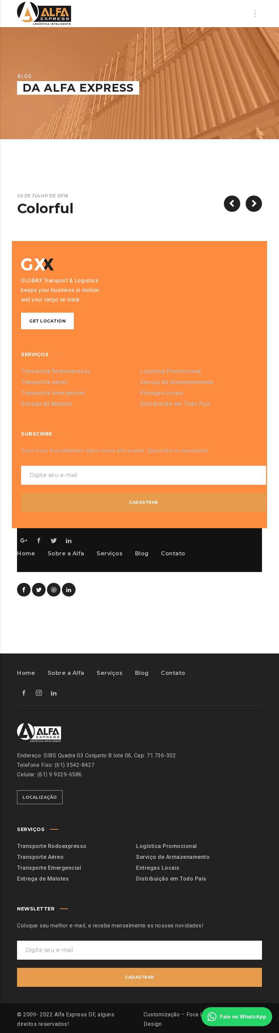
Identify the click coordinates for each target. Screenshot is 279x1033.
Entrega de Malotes (47, 404)
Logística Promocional (170, 371)
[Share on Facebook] (24, 589)
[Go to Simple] (232, 204)
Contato (173, 553)
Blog (142, 553)
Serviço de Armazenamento (177, 382)
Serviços (109, 553)
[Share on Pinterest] (54, 589)
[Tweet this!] (39, 589)
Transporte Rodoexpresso (56, 371)
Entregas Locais (162, 393)
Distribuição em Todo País (175, 404)
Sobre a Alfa (66, 553)
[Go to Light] (254, 204)
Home (26, 553)
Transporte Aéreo (44, 382)
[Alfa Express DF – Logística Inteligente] (44, 13)
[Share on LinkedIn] (69, 589)
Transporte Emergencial (53, 393)
